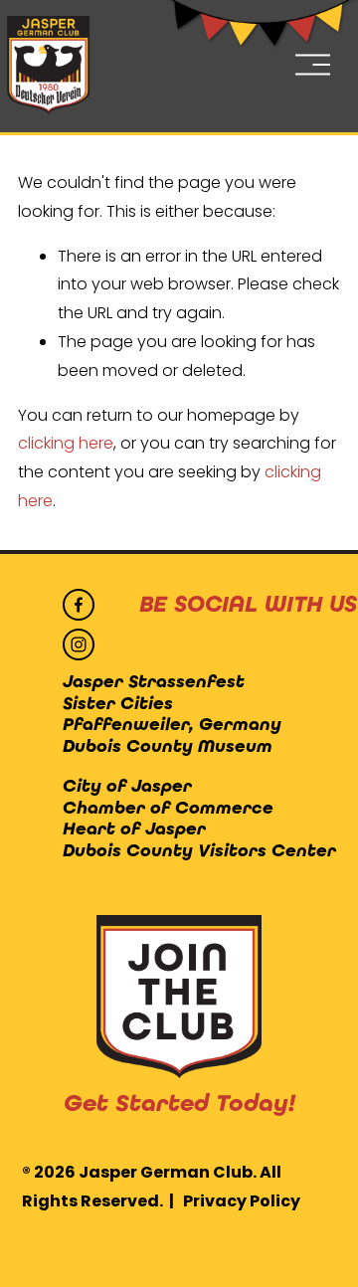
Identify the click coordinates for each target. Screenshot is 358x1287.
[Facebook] (78, 605)
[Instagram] (78, 644)
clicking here (65, 443)
